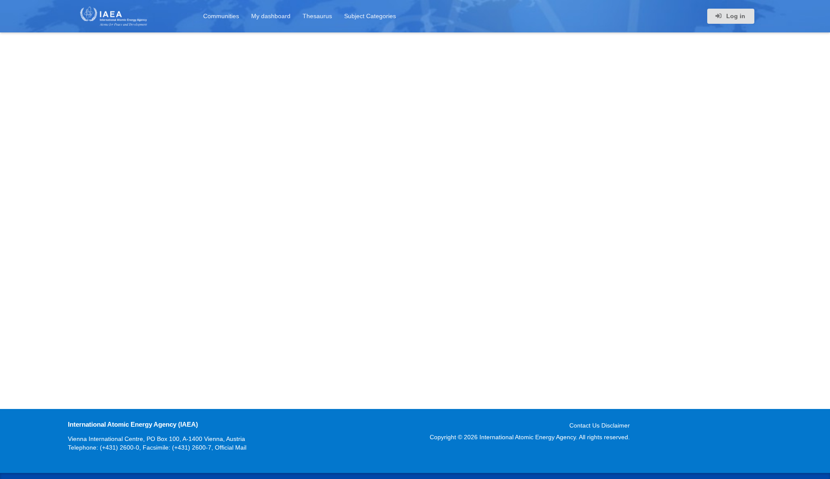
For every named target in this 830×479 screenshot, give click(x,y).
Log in (735, 16)
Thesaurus (317, 16)
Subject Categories (370, 16)
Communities (221, 16)
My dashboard (270, 16)
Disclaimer (615, 425)
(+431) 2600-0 (119, 447)
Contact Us (584, 425)
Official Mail (230, 447)
